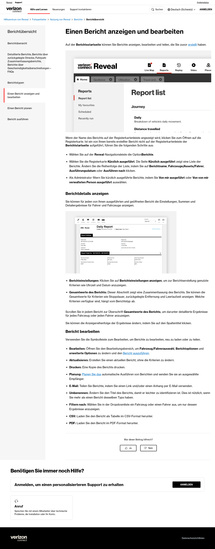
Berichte (78, 19)
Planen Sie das (91, 374)
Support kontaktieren (80, 9)
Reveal (9, 2)
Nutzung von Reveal (60, 19)
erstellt (192, 44)
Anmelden (205, 9)
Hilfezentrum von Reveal (16, 19)
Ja (130, 448)
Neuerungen (58, 9)
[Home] (14, 9)
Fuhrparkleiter (39, 19)
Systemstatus (203, 2)
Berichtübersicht (95, 19)
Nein (150, 448)
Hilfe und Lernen (38, 9)
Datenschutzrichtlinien (193, 538)
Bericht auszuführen (136, 353)
